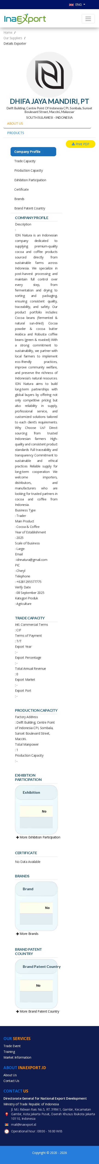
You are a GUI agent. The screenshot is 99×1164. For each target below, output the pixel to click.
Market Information (17, 1057)
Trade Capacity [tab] (24, 161)
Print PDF (82, 144)
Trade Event (11, 1046)
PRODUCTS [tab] (15, 133)
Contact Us (11, 1081)
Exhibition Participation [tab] (30, 180)
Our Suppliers (12, 38)
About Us (10, 1075)
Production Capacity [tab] (28, 170)
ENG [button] (78, 4)
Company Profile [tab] (27, 151)
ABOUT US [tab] (15, 123)
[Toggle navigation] (88, 18)
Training (9, 1051)
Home (7, 32)
